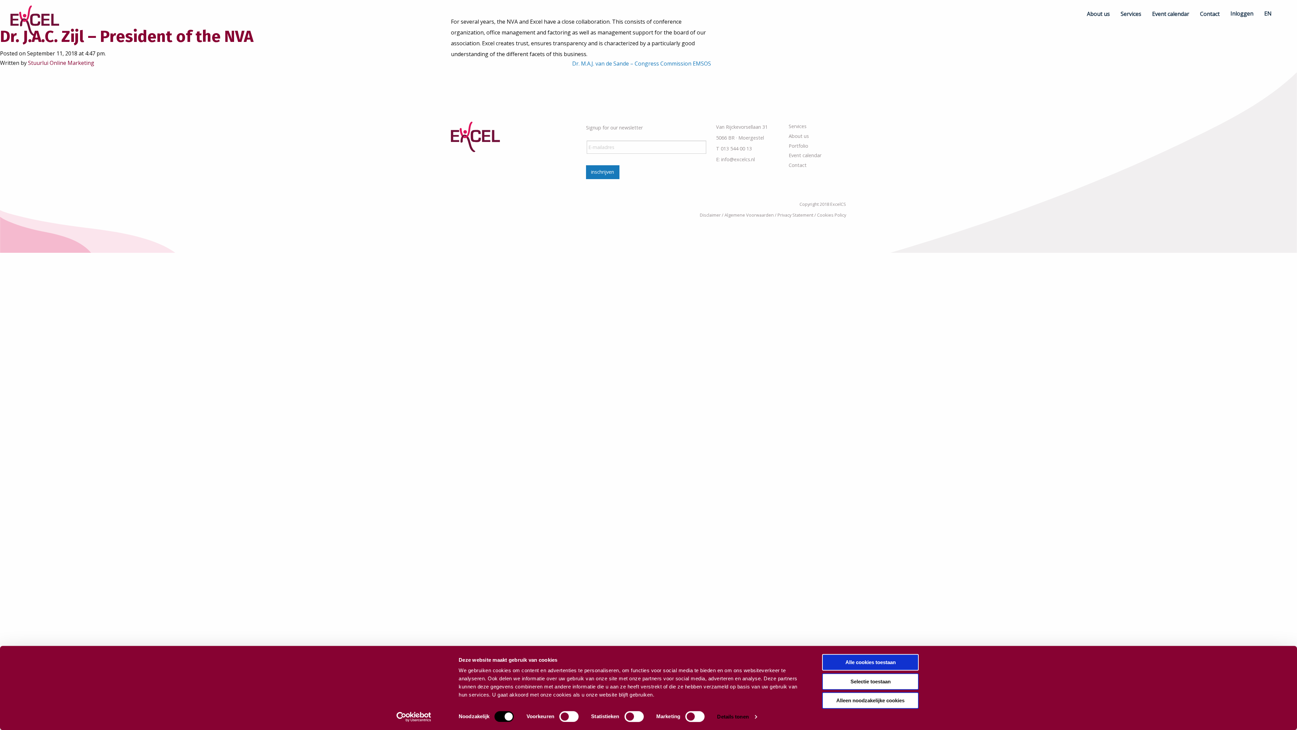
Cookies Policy (831, 215)
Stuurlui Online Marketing (61, 63)
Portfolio (798, 146)
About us (799, 136)
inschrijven (602, 172)
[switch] (569, 716)
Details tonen (732, 717)
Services (798, 126)
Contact (798, 165)
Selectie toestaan (870, 681)
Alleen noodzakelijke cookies (870, 700)
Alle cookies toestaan (870, 662)
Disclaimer (710, 215)
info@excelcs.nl (738, 159)
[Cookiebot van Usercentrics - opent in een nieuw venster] (413, 717)
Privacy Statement (795, 215)
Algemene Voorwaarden (749, 215)
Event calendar (805, 155)
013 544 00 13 (736, 148)
